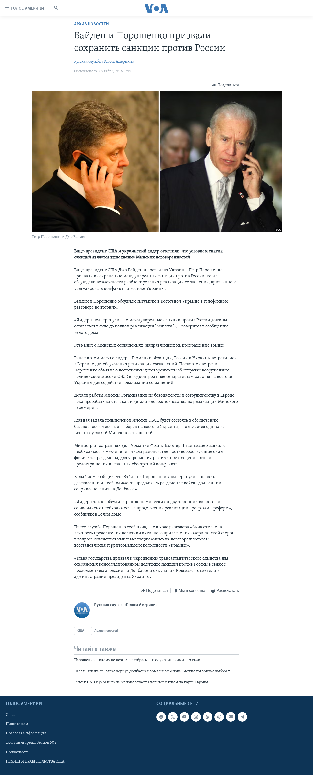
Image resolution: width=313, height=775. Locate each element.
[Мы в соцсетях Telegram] (242, 717)
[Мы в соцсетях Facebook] (161, 717)
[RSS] (207, 717)
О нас (10, 715)
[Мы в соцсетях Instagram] (196, 717)
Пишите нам (17, 724)
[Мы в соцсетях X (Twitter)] (172, 717)
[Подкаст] (219, 717)
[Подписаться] (230, 717)
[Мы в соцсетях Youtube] (184, 717)
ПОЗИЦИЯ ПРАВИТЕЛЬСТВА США (35, 762)
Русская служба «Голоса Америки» (104, 62)
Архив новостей (91, 24)
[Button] (225, 85)
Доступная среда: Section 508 (31, 743)
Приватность (17, 752)
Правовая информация (26, 734)
